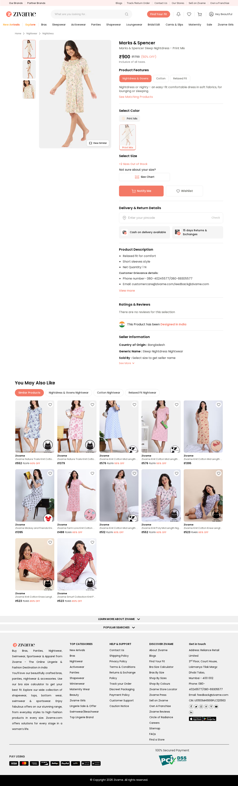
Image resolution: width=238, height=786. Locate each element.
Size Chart (147, 177)
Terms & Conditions (122, 667)
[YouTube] (215, 706)
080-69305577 (213, 689)
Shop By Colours (159, 684)
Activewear (77, 667)
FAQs (152, 734)
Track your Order (120, 684)
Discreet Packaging (122, 689)
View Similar (100, 143)
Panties (74, 672)
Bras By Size (156, 672)
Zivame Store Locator (163, 689)
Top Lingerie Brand (82, 717)
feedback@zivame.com (212, 695)
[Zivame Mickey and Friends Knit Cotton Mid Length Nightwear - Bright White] (34, 495)
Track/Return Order (138, 3)
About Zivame (158, 650)
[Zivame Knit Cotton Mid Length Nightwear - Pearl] (119, 495)
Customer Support (122, 700)
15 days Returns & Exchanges (195, 232)
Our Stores (178, 3)
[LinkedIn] (191, 711)
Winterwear (77, 684)
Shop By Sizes (158, 678)
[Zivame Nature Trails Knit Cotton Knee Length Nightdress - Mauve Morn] (76, 426)
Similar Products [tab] (29, 392)
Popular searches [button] (117, 627)
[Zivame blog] (210, 706)
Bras (72, 656)
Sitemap (154, 728)
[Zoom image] (75, 94)
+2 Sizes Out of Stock (133, 164)
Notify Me (144, 191)
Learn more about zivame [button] (117, 619)
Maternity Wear (80, 689)
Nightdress (48, 33)
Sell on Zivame (197, 3)
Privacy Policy (118, 661)
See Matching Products (136, 97)
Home (18, 33)
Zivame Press (157, 695)
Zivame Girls (78, 700)
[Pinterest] (205, 706)
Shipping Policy (119, 656)
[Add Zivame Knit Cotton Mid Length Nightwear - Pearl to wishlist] (134, 473)
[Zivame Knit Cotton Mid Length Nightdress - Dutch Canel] (119, 426)
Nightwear (31, 33)
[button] (126, 14)
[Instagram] (200, 706)
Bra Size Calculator (161, 667)
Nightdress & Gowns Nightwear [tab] (69, 392)
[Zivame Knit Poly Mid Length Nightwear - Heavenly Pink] (161, 495)
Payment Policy (120, 695)
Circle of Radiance (161, 717)
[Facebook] (191, 706)
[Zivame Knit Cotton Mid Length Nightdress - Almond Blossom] (161, 426)
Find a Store (157, 739)
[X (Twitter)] (195, 706)
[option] (29, 49)
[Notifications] (178, 14)
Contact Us (161, 3)
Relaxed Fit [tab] (180, 78)
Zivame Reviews (159, 712)
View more (127, 290)
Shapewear (77, 678)
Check (215, 218)
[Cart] (200, 14)
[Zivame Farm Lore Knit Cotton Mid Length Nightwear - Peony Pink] (76, 495)
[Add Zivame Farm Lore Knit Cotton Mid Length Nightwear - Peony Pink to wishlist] (92, 473)
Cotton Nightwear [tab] (108, 392)
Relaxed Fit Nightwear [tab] (142, 392)
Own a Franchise (219, 3)
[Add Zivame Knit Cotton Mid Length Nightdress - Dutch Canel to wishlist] (134, 405)
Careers (154, 723)
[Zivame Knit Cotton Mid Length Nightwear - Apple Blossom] (203, 426)
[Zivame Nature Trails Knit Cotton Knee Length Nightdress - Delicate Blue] (34, 426)
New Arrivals (77, 650)
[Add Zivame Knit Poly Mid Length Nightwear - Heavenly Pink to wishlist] (177, 473)
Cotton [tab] (160, 78)
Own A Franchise (160, 706)
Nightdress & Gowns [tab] (135, 78)
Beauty (74, 695)
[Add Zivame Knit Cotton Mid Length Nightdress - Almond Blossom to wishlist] (177, 405)
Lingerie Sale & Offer (83, 706)
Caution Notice (119, 706)
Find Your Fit (157, 661)
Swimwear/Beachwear (84, 712)
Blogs (119, 3)
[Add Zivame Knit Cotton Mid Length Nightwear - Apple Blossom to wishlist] (219, 405)
